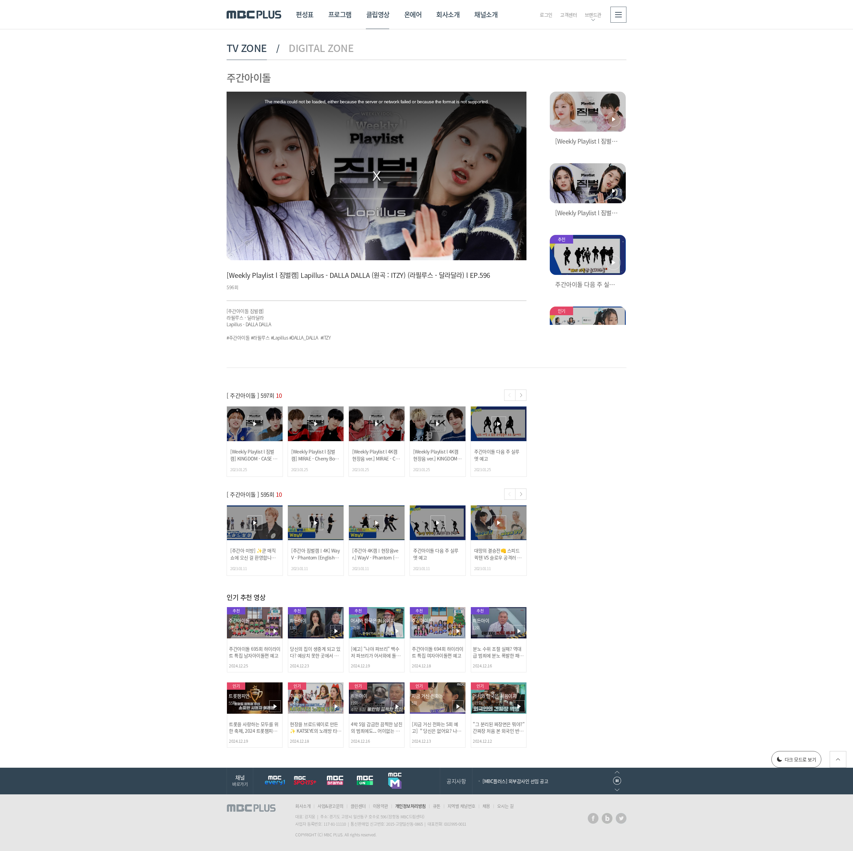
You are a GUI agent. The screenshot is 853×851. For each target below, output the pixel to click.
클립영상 (378, 14)
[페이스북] (593, 818)
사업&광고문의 (331, 806)
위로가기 (838, 759)
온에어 (413, 14)
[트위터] (621, 818)
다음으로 (617, 789)
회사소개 (447, 14)
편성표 (305, 14)
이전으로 (617, 772)
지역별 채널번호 (461, 806)
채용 (486, 806)
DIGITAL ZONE (321, 48)
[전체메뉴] (618, 15)
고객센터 (568, 14)
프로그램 (340, 14)
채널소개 (485, 14)
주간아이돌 (249, 77)
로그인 (546, 14)
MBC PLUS (254, 15)
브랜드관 (593, 14)
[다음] (520, 395)
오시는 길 (505, 806)
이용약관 (380, 806)
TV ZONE (247, 48)
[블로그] (607, 818)
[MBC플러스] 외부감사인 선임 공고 (515, 781)
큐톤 (436, 806)
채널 (240, 780)
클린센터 (358, 806)
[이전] (509, 395)
